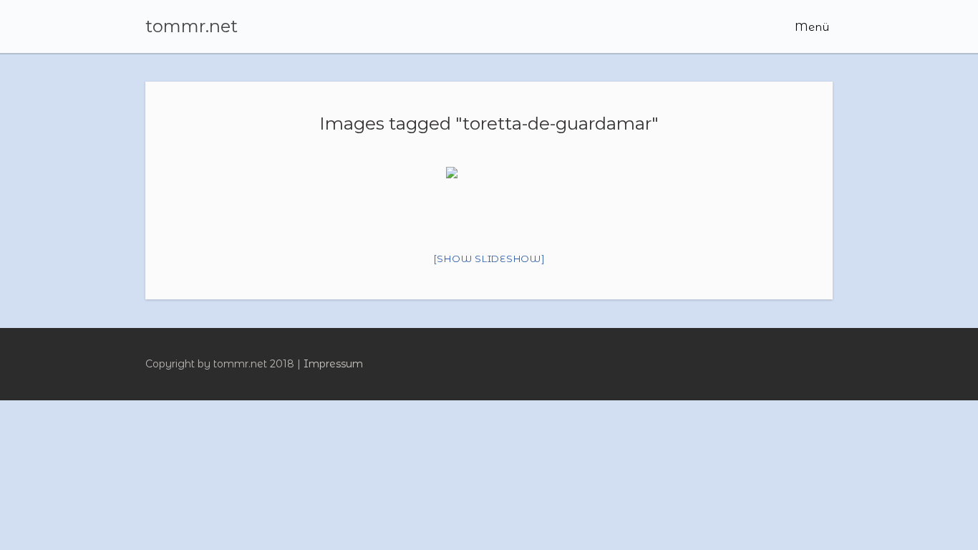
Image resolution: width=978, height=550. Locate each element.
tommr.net (191, 26)
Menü (810, 27)
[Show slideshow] (489, 258)
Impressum (333, 363)
